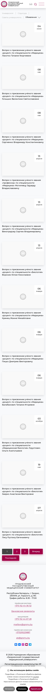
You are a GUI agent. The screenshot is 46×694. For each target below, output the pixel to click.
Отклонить (22, 689)
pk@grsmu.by (23, 638)
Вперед (36, 551)
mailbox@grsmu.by (23, 624)
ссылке (36, 677)
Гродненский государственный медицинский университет (15, 4)
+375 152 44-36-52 (23, 605)
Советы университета (11, 17)
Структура (22, 13)
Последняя (10, 558)
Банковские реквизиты (23, 611)
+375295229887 (23, 632)
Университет (7, 13)
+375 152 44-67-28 (23, 619)
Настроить (9, 689)
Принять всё (36, 689)
